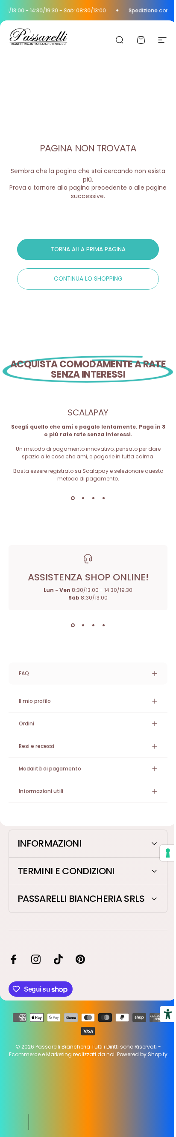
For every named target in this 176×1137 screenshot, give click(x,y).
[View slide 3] (93, 498)
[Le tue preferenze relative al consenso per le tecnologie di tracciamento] (161, 853)
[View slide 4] (103, 498)
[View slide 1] (72, 498)
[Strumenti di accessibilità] (161, 1014)
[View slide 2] (83, 498)
